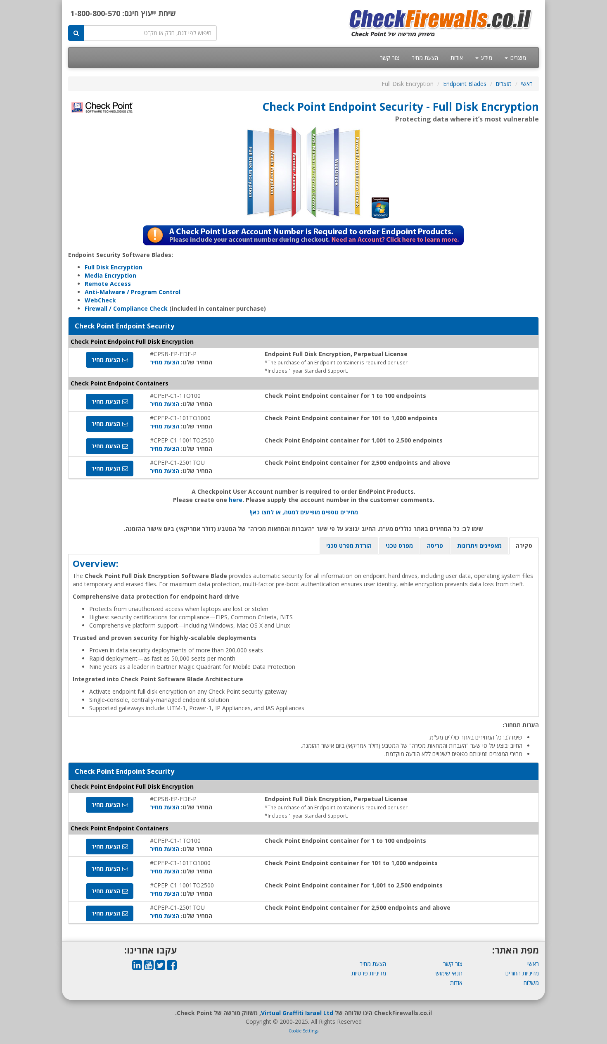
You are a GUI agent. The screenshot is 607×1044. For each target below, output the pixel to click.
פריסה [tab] (435, 545)
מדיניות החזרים (522, 973)
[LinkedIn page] (137, 967)
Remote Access (108, 284)
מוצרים (517, 58)
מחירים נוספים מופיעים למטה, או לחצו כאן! (303, 512)
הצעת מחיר (425, 58)
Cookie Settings (303, 1031)
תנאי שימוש (449, 973)
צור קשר (389, 58)
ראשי (527, 84)
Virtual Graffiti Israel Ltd (297, 1013)
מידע (485, 58)
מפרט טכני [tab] (399, 545)
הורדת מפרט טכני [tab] (349, 545)
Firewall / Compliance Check (126, 308)
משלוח (531, 983)
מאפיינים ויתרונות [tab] (479, 545)
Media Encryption (110, 275)
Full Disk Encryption (113, 267)
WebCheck (100, 300)
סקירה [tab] (524, 545)
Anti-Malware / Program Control (132, 292)
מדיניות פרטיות (368, 973)
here (235, 500)
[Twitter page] (160, 967)
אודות (457, 58)
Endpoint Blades (464, 84)
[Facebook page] (172, 967)
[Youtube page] (149, 967)
